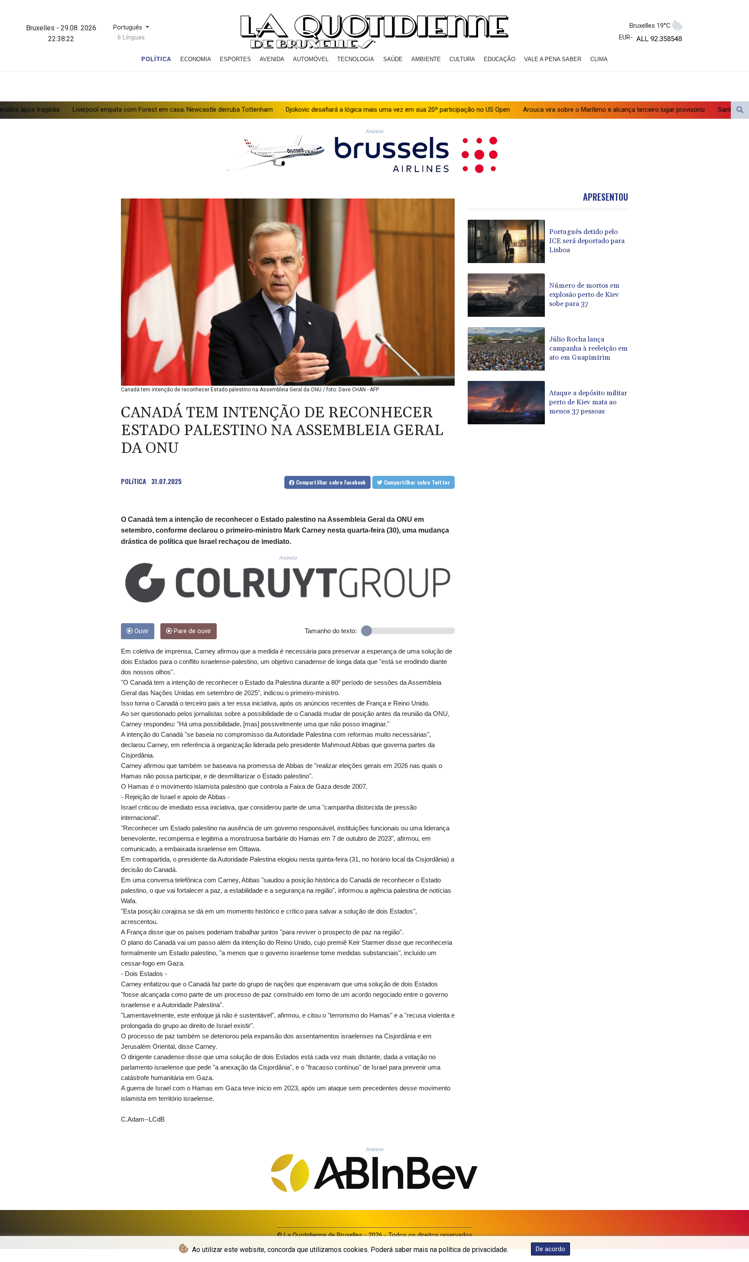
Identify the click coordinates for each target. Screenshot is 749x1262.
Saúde (393, 59)
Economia (195, 59)
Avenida (272, 59)
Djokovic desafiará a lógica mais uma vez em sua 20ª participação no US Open (311, 109)
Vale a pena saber (552, 59)
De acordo (550, 1249)
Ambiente (426, 59)
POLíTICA (133, 481)
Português (128, 27)
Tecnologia (355, 59)
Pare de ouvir (191, 631)
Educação (499, 59)
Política (156, 59)
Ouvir (141, 631)
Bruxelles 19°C (650, 25)
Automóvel (311, 59)
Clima (599, 59)
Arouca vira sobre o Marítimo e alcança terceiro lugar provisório (527, 109)
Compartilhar (330, 482)
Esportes (235, 59)
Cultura (462, 59)
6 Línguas (131, 37)
